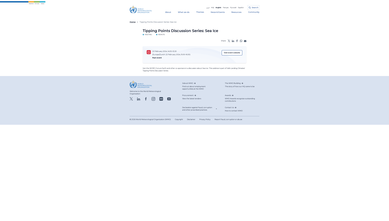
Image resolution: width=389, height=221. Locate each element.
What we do (183, 12)
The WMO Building (233, 83)
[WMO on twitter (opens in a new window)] (131, 98)
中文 (212, 7)
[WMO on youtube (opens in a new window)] (169, 98)
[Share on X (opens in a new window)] (229, 41)
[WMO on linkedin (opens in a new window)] (138, 98)
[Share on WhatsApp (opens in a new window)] (241, 41)
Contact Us (229, 107)
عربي (208, 7)
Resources (236, 12)
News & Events (218, 12)
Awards (228, 95)
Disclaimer (191, 119)
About (168, 12)
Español (241, 7)
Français (226, 7)
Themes (200, 12)
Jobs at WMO (187, 83)
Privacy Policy (205, 119)
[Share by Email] (245, 41)
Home (133, 22)
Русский (233, 7)
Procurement (187, 95)
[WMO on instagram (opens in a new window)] (153, 99)
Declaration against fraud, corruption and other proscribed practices (197, 109)
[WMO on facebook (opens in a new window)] (145, 98)
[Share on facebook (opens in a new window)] (237, 41)
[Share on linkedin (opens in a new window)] (233, 41)
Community (253, 12)
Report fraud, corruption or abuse (228, 119)
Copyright (179, 119)
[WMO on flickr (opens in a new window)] (161, 99)
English (218, 7)
